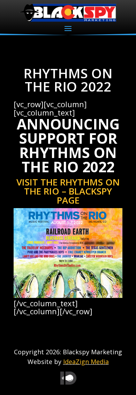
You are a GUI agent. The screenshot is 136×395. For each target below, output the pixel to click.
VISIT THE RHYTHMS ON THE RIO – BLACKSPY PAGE (68, 191)
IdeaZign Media (86, 361)
